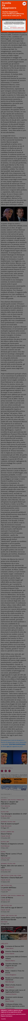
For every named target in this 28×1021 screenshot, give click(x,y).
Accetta (3, 1019)
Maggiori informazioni (6, 1016)
